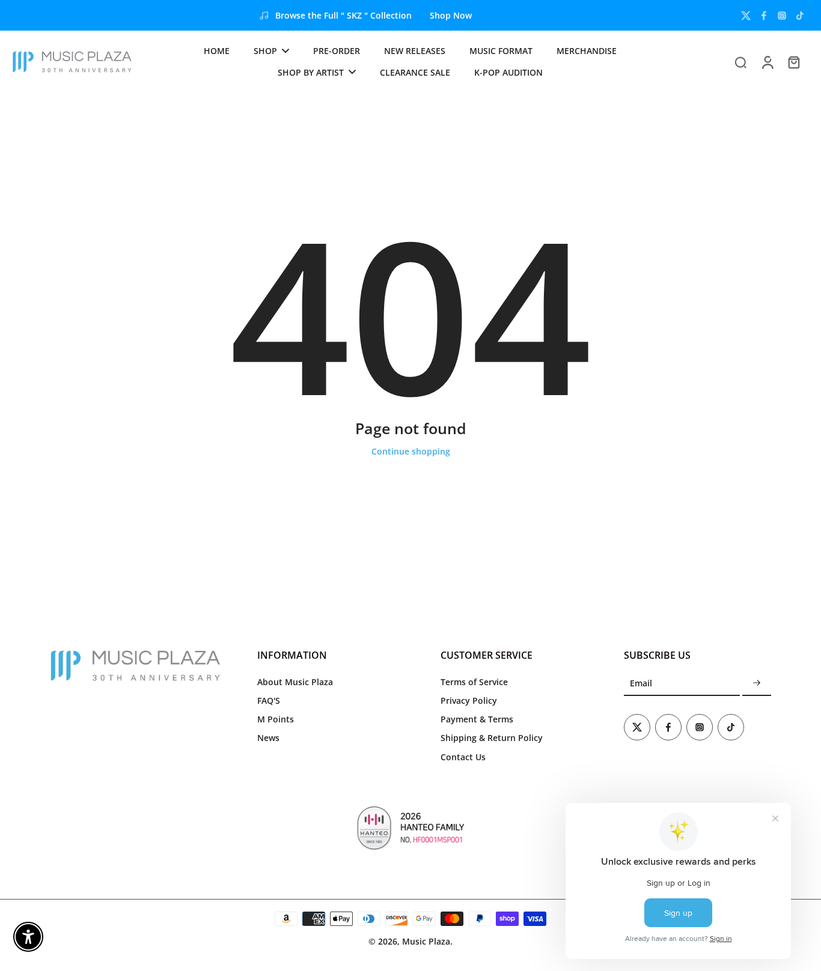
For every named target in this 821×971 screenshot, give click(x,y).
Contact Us (463, 757)
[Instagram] (782, 15)
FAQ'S (268, 700)
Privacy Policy (469, 700)
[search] (740, 62)
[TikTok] (800, 15)
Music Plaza (426, 941)
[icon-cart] (793, 62)
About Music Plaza (295, 682)
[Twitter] (746, 15)
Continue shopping (410, 451)
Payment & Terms (477, 719)
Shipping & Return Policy (492, 737)
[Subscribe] (756, 683)
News (268, 737)
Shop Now (451, 15)
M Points (275, 719)
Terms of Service (474, 682)
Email (641, 683)
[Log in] (767, 61)
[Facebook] (764, 15)
